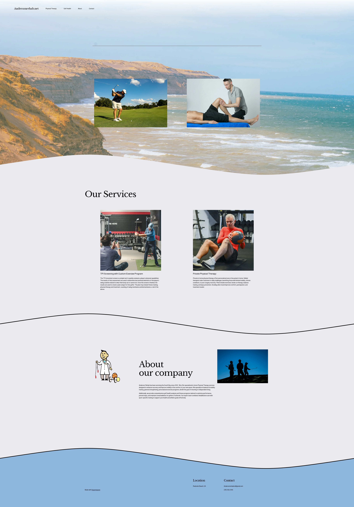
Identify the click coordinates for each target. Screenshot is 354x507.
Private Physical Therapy (204, 273)
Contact (91, 8)
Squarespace (96, 490)
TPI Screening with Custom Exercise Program (121, 273)
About (80, 8)
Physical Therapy (51, 8)
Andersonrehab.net (26, 8)
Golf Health (67, 8)
